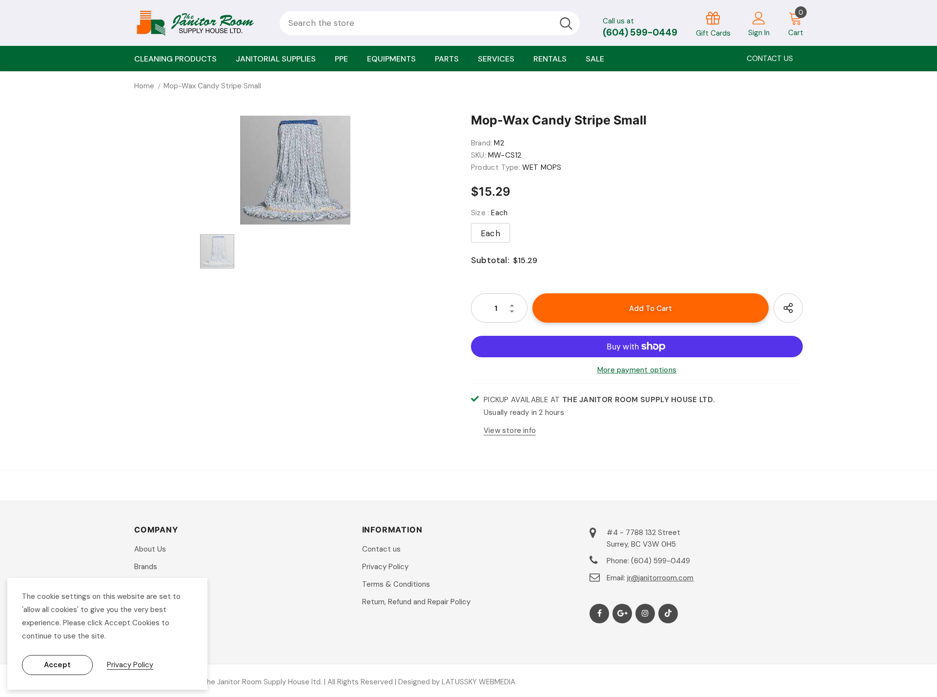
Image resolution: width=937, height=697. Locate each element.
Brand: (481, 143)
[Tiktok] (668, 613)
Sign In (759, 33)
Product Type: (495, 167)
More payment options (636, 370)
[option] (295, 170)
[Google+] (622, 613)
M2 (499, 143)
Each (490, 233)
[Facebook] (599, 613)
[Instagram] (645, 613)
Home (144, 86)
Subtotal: (490, 260)
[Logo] (199, 23)
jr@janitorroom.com (660, 578)
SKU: (478, 155)
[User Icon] (759, 17)
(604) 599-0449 (640, 32)
